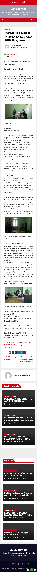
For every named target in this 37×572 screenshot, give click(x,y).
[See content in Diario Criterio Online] (10, 54)
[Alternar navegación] (17, 20)
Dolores (7, 29)
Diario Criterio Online (10, 347)
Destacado (7, 396)
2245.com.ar (18, 8)
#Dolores (25, 47)
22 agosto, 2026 (11, 478)
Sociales (14, 568)
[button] (31, 20)
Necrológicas (21, 568)
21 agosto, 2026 (11, 518)
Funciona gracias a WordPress (10, 564)
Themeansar (31, 564)
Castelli (9, 568)
